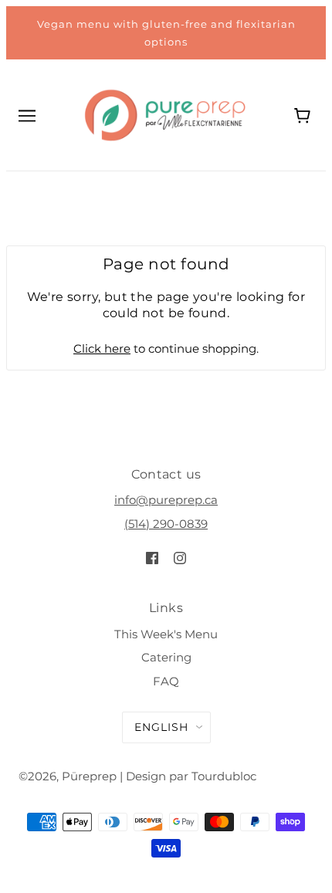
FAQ (166, 681)
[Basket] (303, 114)
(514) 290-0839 (166, 523)
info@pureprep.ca (166, 499)
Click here (101, 348)
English (161, 727)
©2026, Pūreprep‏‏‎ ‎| (71, 776)
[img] (152, 558)
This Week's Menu (166, 634)
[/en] (165, 114)
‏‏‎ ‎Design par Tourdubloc (189, 776)
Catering (166, 657)
